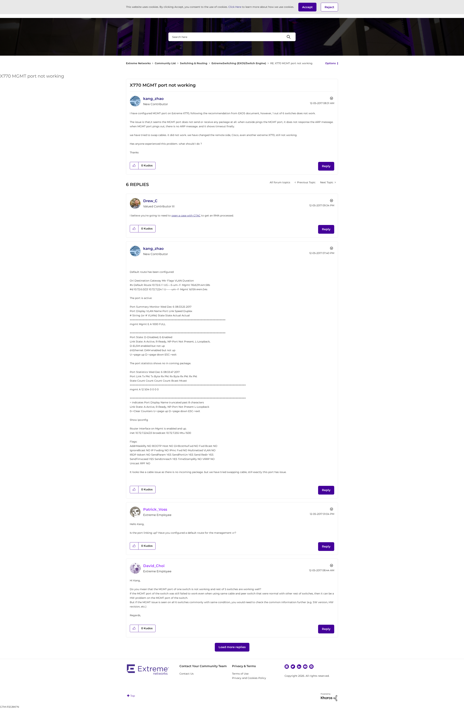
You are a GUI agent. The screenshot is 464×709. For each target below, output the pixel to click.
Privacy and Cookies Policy (249, 678)
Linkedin (299, 666)
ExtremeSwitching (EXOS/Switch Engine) (239, 63)
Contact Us (186, 673)
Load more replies (232, 647)
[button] (307, 7)
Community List (165, 63)
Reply (326, 166)
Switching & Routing (193, 63)
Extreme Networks (138, 63)
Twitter (293, 666)
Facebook (287, 666)
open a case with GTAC (185, 215)
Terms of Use (240, 673)
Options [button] (330, 63)
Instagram (311, 666)
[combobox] (232, 36)
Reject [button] (329, 7)
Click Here (234, 7)
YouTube (305, 666)
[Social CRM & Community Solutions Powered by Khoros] (329, 696)
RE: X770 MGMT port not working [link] (291, 63)
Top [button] (132, 695)
